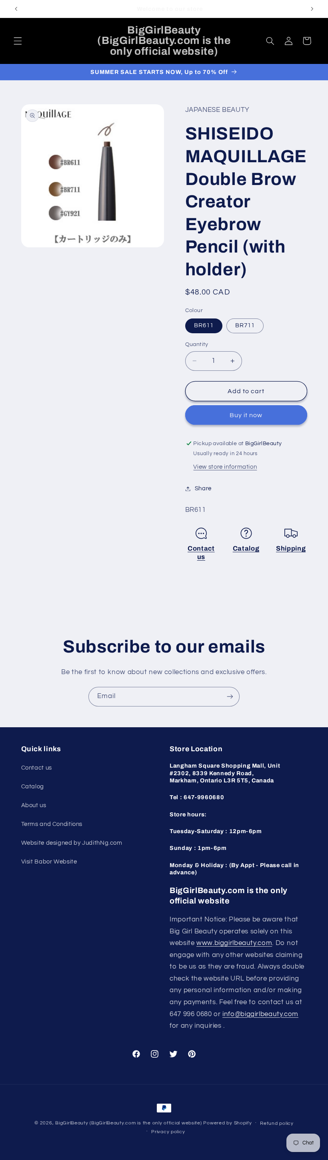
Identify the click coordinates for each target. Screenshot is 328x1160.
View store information (225, 467)
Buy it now (246, 415)
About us (33, 805)
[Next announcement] (312, 9)
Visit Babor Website (49, 862)
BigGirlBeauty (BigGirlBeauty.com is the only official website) (128, 1123)
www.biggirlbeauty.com (234, 943)
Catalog (246, 548)
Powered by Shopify (227, 1123)
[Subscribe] (230, 696)
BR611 (204, 325)
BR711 (245, 325)
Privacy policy (168, 1132)
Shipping (291, 548)
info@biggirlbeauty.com (260, 1014)
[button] (17, 41)
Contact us (36, 768)
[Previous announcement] (16, 9)
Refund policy (277, 1123)
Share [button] (203, 488)
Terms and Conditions (52, 824)
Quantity (196, 344)
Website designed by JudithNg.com (71, 843)
